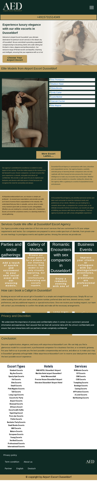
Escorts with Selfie (16, 410)
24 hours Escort (16, 407)
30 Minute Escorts (81, 370)
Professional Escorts (16, 443)
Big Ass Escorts (16, 373)
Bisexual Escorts (16, 404)
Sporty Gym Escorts (16, 376)
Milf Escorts (16, 428)
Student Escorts (16, 370)
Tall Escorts (16, 392)
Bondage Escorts (81, 386)
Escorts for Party (16, 398)
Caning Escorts (81, 389)
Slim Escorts (16, 382)
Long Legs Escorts (16, 395)
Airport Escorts (16, 401)
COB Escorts (81, 379)
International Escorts (16, 446)
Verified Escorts (16, 440)
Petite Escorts (16, 419)
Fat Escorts (16, 379)
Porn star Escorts (16, 416)
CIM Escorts (81, 376)
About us (28, 461)
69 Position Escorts (81, 392)
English (19, 468)
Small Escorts (16, 386)
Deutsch (32, 468)
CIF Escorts (80, 373)
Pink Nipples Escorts (16, 389)
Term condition (12, 461)
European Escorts (16, 434)
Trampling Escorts (81, 382)
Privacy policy (10, 455)
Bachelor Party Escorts (16, 422)
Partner (8, 468)
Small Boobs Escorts (16, 425)
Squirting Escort (16, 413)
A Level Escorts (81, 395)
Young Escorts (16, 437)
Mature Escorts (16, 431)
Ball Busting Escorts (81, 398)
